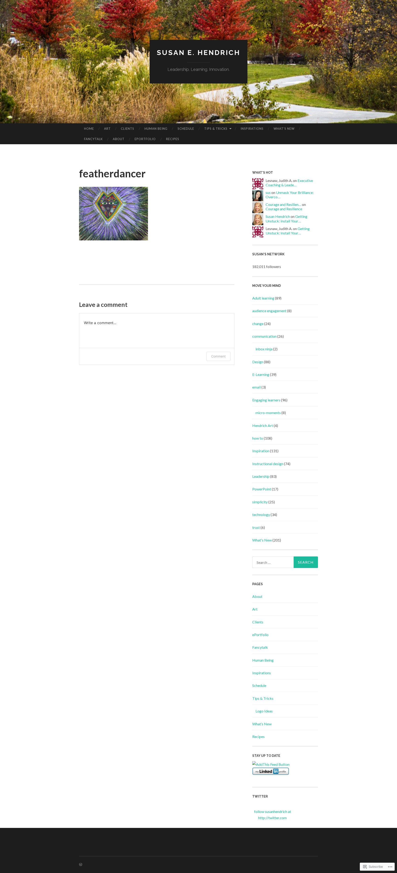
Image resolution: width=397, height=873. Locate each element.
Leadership (260, 476)
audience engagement (269, 310)
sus (268, 192)
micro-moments (268, 412)
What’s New (284, 128)
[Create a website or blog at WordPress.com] (80, 865)
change (258, 323)
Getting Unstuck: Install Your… (286, 218)
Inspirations (252, 128)
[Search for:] (285, 562)
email (256, 387)
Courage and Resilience (284, 209)
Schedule (186, 128)
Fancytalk (93, 139)
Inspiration (260, 451)
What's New (262, 540)
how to (257, 438)
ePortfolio (145, 139)
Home (89, 128)
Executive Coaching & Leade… (289, 182)
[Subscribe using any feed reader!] (270, 764)
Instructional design (267, 463)
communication (264, 336)
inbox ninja (263, 349)
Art (107, 128)
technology (261, 514)
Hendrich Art (262, 425)
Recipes (172, 139)
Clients (127, 128)
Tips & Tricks (215, 128)
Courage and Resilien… (283, 204)
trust (256, 527)
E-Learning (260, 374)
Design (257, 362)
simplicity (260, 502)
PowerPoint (261, 489)
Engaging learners (266, 400)
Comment (218, 356)
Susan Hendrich (278, 216)
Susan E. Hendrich (198, 53)
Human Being (156, 128)
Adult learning (263, 298)
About (119, 139)
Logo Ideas (264, 711)
